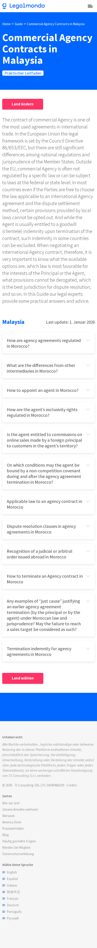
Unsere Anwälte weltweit (20, 809)
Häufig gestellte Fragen (19, 841)
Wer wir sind (10, 803)
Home (6, 24)
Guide (19, 24)
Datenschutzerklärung (18, 854)
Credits (72, 785)
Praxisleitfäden (13, 828)
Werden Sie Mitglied (16, 847)
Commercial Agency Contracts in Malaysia (56, 24)
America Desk (11, 822)
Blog (5, 835)
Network (8, 816)
